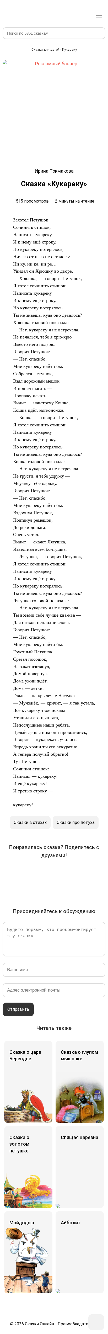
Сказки (22, 11)
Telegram (83, 872)
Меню (99, 16)
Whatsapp (98, 872)
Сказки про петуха (76, 822)
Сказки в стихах (30, 822)
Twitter (39, 872)
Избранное (74, 16)
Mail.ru (68, 872)
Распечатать (61, 886)
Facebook (24, 872)
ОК (54, 872)
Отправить (18, 1009)
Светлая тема (86, 16)
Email (46, 886)
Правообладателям (77, 1323)
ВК (10, 872)
